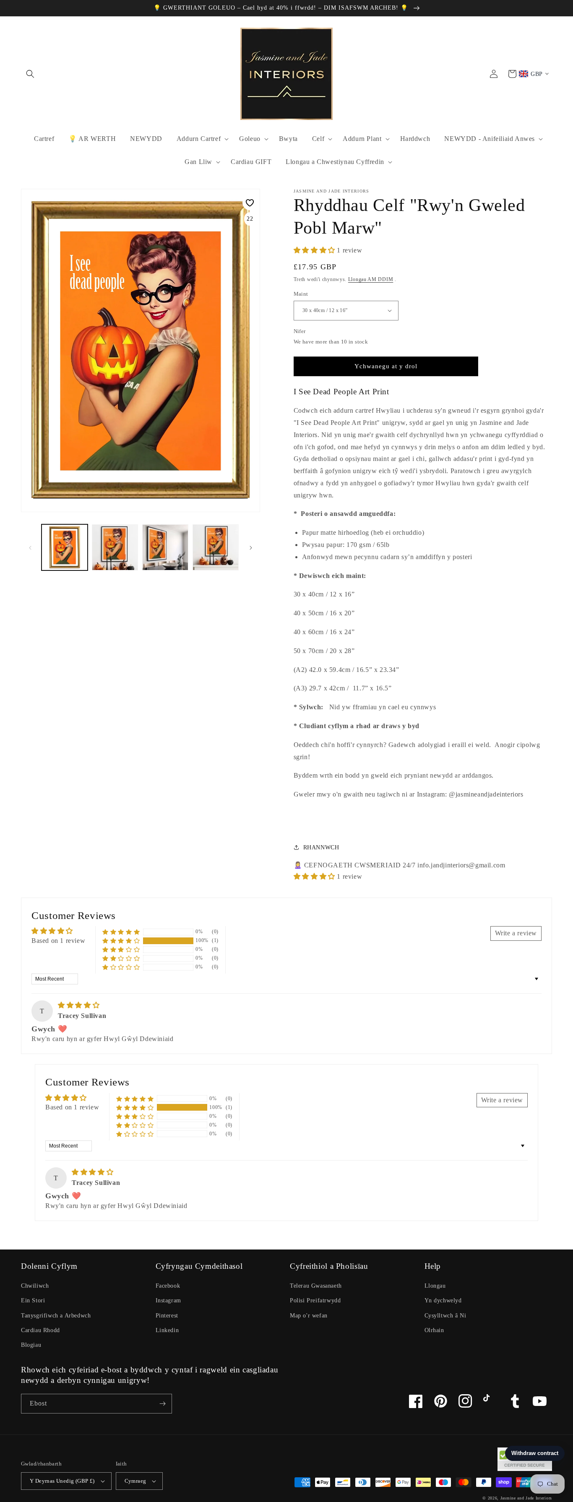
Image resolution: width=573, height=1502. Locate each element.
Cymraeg (135, 1481)
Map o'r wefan (309, 1315)
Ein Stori (33, 1300)
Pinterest (167, 1315)
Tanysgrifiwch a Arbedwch (56, 1315)
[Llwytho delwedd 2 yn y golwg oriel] (115, 547)
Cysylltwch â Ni (445, 1315)
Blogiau (31, 1345)
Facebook (168, 1286)
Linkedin (167, 1330)
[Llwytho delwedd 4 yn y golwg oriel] (216, 547)
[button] (30, 74)
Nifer (300, 331)
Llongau (435, 1286)
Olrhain (434, 1330)
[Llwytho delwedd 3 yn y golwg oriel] (165, 547)
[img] (78, 1005)
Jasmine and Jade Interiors (526, 1498)
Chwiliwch (35, 1286)
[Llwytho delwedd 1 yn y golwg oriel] (65, 547)
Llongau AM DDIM (370, 279)
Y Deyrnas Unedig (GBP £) (62, 1481)
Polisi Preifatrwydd (315, 1300)
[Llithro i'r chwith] (30, 547)
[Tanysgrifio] (162, 1403)
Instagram (168, 1300)
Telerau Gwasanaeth (316, 1286)
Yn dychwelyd (443, 1300)
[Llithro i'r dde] (251, 547)
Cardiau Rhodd (40, 1330)
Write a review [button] (516, 933)
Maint (301, 294)
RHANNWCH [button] (321, 847)
